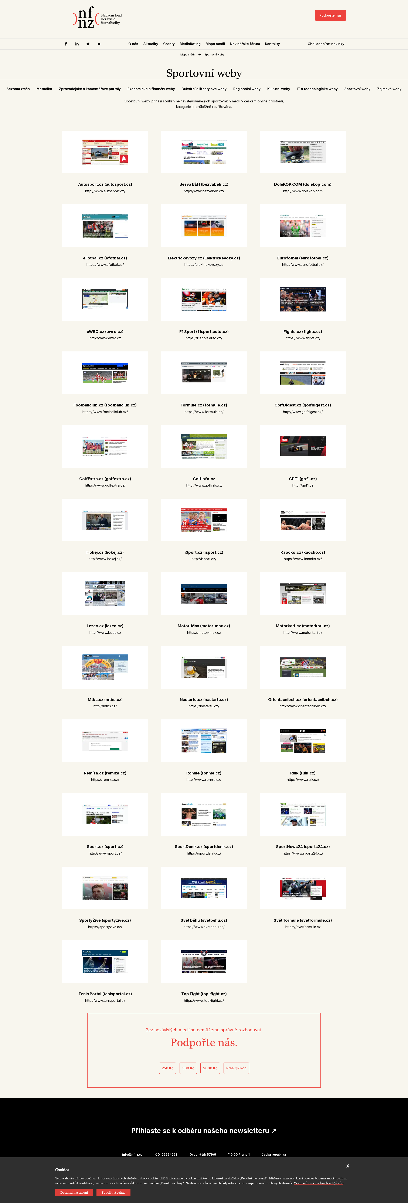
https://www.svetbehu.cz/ (204, 927)
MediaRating (190, 44)
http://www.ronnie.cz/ (203, 779)
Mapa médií (215, 44)
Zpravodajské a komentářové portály (90, 89)
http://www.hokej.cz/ (105, 559)
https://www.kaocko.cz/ (303, 559)
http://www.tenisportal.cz (105, 1000)
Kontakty (272, 44)
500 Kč (188, 1068)
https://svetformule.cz (303, 927)
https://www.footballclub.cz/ (105, 412)
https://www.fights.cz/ (302, 338)
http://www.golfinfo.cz (204, 485)
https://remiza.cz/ (105, 779)
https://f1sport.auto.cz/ (204, 338)
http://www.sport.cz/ (105, 853)
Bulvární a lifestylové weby (204, 89)
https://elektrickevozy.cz (204, 264)
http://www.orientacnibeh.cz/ (302, 706)
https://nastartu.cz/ (203, 706)
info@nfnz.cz (132, 1154)
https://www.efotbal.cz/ (105, 264)
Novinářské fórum (245, 44)
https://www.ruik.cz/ (303, 779)
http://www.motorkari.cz (302, 632)
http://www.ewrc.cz (105, 338)
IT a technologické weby (317, 89)
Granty (169, 44)
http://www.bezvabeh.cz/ (204, 191)
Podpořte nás (330, 15)
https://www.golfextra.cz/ (105, 485)
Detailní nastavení (74, 1192)
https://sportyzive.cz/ (105, 927)
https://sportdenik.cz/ (204, 853)
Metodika (44, 89)
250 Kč (167, 1068)
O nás (133, 44)
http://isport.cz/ (203, 559)
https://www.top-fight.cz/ (204, 1000)
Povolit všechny (113, 1192)
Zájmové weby (389, 89)
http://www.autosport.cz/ (105, 191)
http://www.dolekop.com (303, 191)
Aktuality (150, 44)
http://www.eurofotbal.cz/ (303, 264)
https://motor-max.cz (204, 632)
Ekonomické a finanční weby (151, 89)
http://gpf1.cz (302, 485)
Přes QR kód (236, 1068)
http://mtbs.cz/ (105, 706)
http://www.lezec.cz (105, 632)
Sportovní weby (214, 54)
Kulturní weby (278, 89)
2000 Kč (210, 1068)
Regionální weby (247, 89)
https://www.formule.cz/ (204, 412)
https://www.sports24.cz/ (303, 853)
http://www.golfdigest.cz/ (303, 412)
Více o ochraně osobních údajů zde (318, 1183)
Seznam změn (18, 89)
